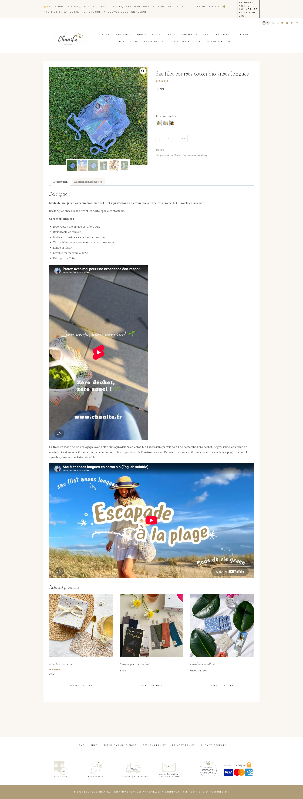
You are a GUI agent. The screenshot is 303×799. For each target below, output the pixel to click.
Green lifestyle (174, 155)
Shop (94, 745)
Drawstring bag (219, 42)
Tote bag (242, 34)
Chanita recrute (213, 745)
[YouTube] (283, 23)
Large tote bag (155, 42)
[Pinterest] (287, 23)
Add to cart (177, 139)
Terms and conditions (120, 745)
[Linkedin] (292, 23)
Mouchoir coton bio (61, 664)
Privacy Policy (183, 745)
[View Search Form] (297, 23)
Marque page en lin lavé (135, 664)
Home (106, 34)
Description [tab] (60, 181)
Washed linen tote (187, 42)
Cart (206, 34)
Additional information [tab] (88, 181)
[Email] (273, 23)
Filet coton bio (166, 116)
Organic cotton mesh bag (195, 155)
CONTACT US (189, 34)
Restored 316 (219, 792)
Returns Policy (154, 745)
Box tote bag (128, 42)
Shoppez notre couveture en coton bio (248, 9)
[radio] (158, 123)
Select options (81, 685)
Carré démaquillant (202, 664)
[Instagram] (278, 23)
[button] (143, 71)
